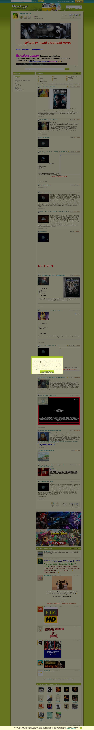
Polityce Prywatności (71, 728)
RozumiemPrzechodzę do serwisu (47, 372)
